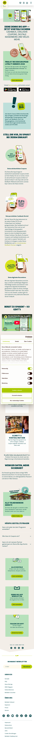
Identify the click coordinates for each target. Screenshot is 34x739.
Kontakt (7, 679)
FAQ (6, 681)
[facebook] (15, 648)
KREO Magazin (9, 687)
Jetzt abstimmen (17, 80)
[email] (23, 648)
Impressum (8, 722)
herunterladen (13, 85)
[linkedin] (19, 648)
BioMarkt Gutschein (10, 692)
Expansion (7, 705)
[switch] (30, 373)
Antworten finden (17, 632)
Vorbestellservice (9, 690)
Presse (6, 707)
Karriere (7, 710)
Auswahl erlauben (17, 395)
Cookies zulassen (17, 390)
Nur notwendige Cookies (17, 400)
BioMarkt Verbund (9, 702)
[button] (17, 528)
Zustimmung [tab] (6, 341)
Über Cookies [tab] (28, 341)
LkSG (6, 730)
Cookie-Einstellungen (10, 733)
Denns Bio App (8, 684)
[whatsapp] (11, 648)
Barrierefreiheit (9, 728)
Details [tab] (17, 341)
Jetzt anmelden (17, 604)
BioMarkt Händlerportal (11, 736)
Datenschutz (8, 725)
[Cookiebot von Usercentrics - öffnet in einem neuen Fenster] (25, 337)
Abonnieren (26, 667)
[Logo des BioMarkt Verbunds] (4, 2)
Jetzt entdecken (17, 576)
